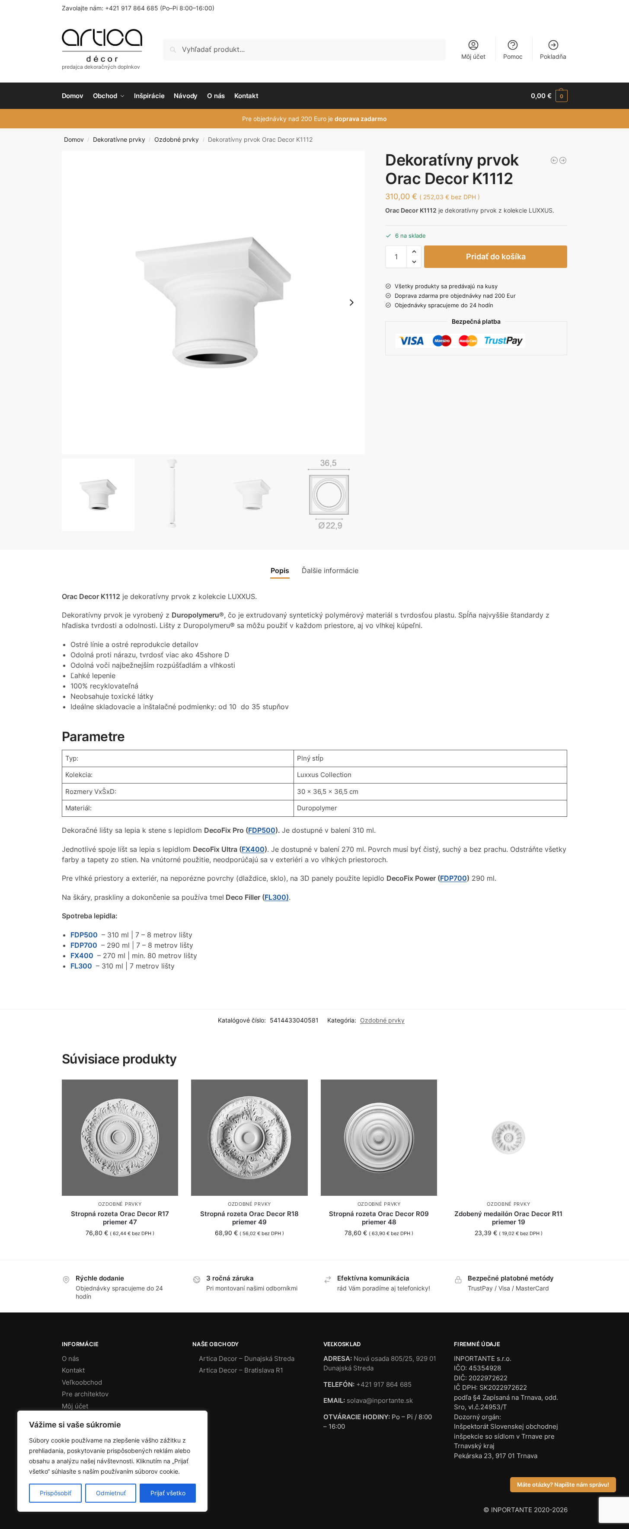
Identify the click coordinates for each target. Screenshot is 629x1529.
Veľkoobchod (82, 1382)
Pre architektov (85, 1394)
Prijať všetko (167, 1493)
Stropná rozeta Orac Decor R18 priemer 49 (249, 1218)
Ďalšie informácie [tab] (330, 570)
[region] (112, 1461)
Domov (74, 139)
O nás (70, 1358)
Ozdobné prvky (176, 139)
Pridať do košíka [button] (120, 1251)
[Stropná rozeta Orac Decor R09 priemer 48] (379, 1138)
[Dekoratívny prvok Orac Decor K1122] (554, 160)
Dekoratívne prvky (119, 139)
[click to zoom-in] (213, 302)
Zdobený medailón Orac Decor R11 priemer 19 (508, 1218)
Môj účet (473, 56)
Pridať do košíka (496, 256)
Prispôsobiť (55, 1493)
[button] (549, 96)
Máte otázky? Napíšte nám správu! (563, 1484)
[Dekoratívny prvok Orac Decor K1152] (563, 160)
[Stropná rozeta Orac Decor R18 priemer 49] (249, 1138)
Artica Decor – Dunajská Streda (246, 1358)
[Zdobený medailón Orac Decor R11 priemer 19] (508, 1138)
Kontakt (73, 1370)
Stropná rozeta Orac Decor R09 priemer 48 (379, 1218)
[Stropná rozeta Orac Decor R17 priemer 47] (120, 1138)
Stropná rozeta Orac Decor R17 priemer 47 (120, 1218)
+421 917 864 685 (131, 8)
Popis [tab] (280, 570)
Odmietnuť (111, 1493)
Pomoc (513, 56)
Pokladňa (553, 56)
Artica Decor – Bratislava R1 (241, 1370)
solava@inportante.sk (380, 1400)
